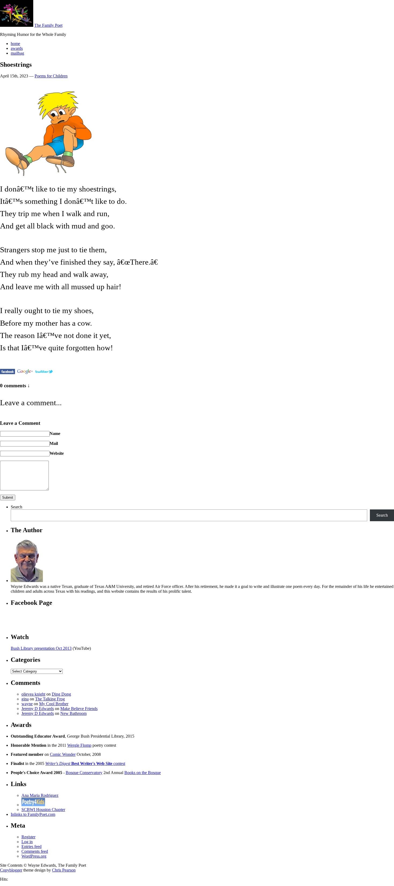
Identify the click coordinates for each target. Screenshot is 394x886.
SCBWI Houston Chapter (43, 809)
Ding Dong (61, 694)
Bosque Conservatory (84, 772)
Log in (27, 841)
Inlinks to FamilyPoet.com (33, 814)
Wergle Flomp (79, 745)
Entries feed (31, 846)
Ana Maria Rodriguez (39, 795)
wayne (27, 703)
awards (17, 48)
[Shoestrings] (7, 371)
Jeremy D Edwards (37, 708)
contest (85, 763)
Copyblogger (11, 870)
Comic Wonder (63, 754)
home (15, 43)
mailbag (17, 53)
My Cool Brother (53, 703)
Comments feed (34, 851)
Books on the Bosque (142, 772)
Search (16, 507)
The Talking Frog (50, 699)
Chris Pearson (64, 870)
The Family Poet (48, 25)
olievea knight (33, 694)
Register (28, 837)
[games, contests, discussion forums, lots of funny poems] (33, 804)
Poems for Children (51, 76)
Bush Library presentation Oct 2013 (41, 648)
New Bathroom (73, 713)
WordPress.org (33, 856)
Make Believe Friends (79, 708)
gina (25, 699)
